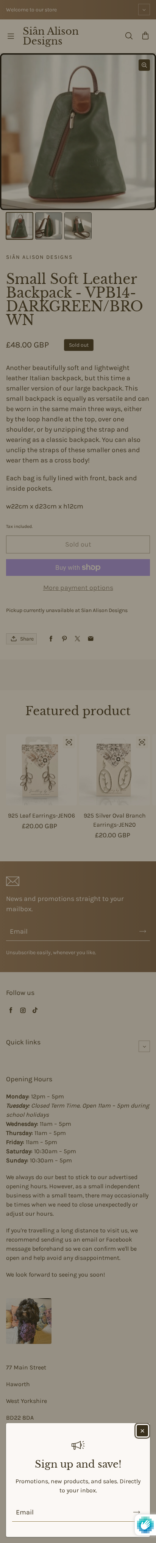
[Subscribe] (136, 1512)
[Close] (142, 1430)
